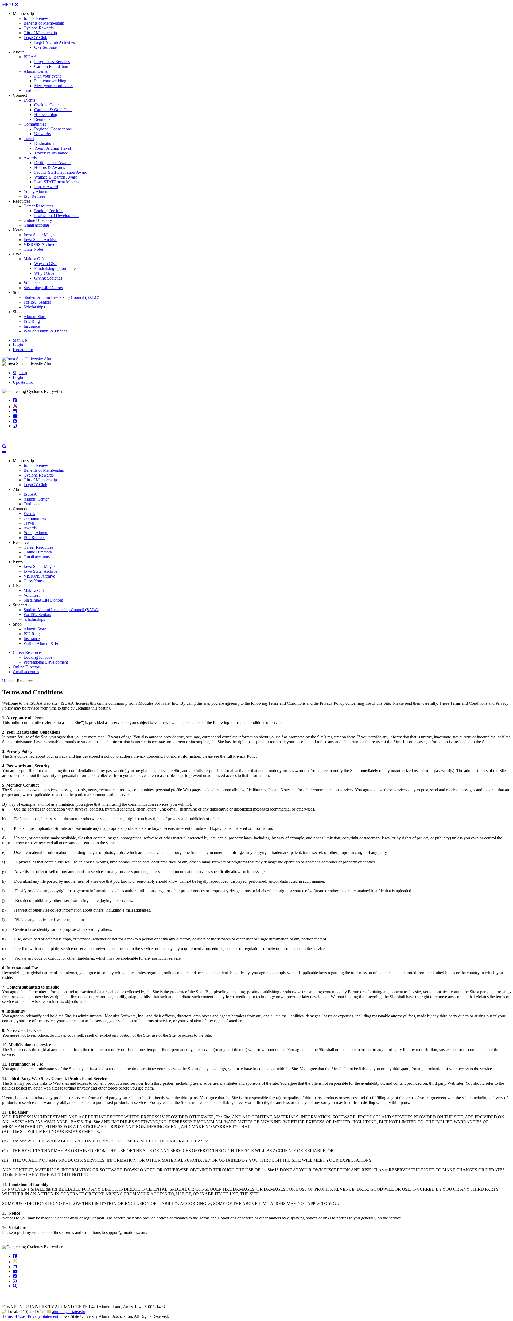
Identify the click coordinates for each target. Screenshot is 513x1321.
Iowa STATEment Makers (56, 182)
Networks (42, 133)
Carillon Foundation (51, 66)
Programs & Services (52, 61)
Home (7, 681)
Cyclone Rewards (39, 28)
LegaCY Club (35, 37)
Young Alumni (36, 191)
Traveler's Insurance (51, 153)
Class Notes (34, 249)
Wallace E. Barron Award (55, 177)
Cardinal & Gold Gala (53, 109)
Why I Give (44, 273)
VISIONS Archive (39, 244)
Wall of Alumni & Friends (45, 331)
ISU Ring (32, 321)
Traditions (32, 90)
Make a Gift (34, 259)
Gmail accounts (37, 225)
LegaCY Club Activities (54, 42)
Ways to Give (45, 263)
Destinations (44, 143)
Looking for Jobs (48, 210)
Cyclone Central (48, 105)
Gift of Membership (40, 32)
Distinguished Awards (52, 162)
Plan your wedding (50, 81)
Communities (35, 124)
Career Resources (38, 206)
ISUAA (30, 57)
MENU (10, 4)
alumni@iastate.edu (68, 1311)
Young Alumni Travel (52, 148)
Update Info (23, 349)
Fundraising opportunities (55, 268)
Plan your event (47, 76)
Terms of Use (13, 1316)
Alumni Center (36, 71)
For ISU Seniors (37, 302)
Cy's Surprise (45, 47)
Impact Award (46, 186)
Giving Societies (48, 278)
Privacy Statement (43, 1316)
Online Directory (38, 220)
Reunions (42, 119)
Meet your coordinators (53, 85)
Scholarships (34, 307)
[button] (4, 446)
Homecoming (45, 114)
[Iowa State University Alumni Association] (29, 359)
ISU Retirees (34, 196)
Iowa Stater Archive (40, 239)
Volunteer (32, 283)
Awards (30, 158)
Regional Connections (53, 129)
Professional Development (56, 215)
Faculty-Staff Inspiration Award (60, 172)
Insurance (32, 326)
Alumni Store (35, 316)
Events (29, 100)
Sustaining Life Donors (43, 287)
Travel (29, 138)
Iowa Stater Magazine (42, 235)
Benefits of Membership (44, 23)
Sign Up (20, 340)
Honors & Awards (49, 167)
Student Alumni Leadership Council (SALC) (61, 297)
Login (18, 345)
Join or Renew (36, 18)
